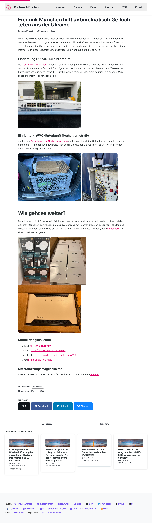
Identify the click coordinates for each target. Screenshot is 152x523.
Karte (93, 7)
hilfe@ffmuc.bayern (40, 345)
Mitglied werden (24, 504)
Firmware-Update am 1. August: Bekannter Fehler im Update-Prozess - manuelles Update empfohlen (57, 455)
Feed (105, 509)
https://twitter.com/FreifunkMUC (48, 350)
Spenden (109, 7)
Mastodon (105, 504)
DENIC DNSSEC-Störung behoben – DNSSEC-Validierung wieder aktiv (129, 453)
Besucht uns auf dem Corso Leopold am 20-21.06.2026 (94, 452)
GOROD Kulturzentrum (35, 64)
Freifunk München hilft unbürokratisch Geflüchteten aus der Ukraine (75, 22)
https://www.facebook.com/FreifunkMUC (55, 355)
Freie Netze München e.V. (84, 509)
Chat (90, 504)
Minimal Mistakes (54, 513)
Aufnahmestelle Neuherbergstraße (49, 141)
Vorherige (47, 424)
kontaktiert (113, 228)
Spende (94, 374)
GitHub (120, 504)
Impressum (30, 509)
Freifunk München (26, 7)
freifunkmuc (38, 386)
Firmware (64, 504)
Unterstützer (46, 504)
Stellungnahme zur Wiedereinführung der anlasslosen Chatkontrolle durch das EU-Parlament (21, 455)
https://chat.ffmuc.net (40, 359)
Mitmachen (59, 7)
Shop (78, 504)
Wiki (124, 7)
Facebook (13, 509)
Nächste (104, 424)
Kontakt (139, 7)
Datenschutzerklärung (54, 509)
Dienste (78, 7)
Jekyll (42, 513)
